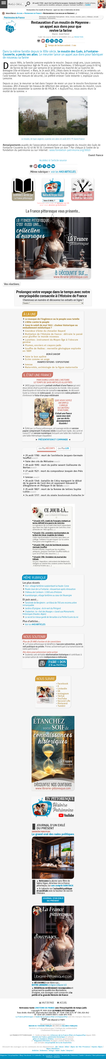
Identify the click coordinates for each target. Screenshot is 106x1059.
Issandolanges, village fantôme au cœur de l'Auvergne (48, 595)
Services (57, 1057)
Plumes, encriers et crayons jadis (43, 345)
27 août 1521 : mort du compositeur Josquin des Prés (54, 471)
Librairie (88, 1055)
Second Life (64, 700)
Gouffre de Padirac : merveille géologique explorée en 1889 (52, 349)
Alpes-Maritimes (53, 1049)
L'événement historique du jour (53, 1030)
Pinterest (63, 703)
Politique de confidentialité (66, 1028)
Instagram (63, 693)
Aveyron (69, 1050)
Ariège (51, 1050)
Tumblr (61, 705)
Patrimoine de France (33, 13)
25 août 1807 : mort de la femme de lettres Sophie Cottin (52, 490)
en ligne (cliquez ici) (49, 985)
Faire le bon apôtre (35, 356)
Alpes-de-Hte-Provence (80, 1047)
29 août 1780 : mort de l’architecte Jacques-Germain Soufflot (53, 456)
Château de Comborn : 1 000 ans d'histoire (43, 592)
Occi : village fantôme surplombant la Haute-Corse (47, 585)
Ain (56, 1047)
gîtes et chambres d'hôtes (43, 1039)
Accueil (20, 13)
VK (59, 691)
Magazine (3, 1055)
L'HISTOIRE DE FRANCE (45, 1008)
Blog (21, 1055)
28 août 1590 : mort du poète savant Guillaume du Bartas (52, 466)
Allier (67, 1047)
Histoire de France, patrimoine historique (48, 1037)
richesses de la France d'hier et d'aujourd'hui (68, 1035)
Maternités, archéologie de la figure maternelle (51, 367)
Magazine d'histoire (42, 1041)
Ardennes (43, 1050)
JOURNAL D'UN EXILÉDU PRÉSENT (53, 899)
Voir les (35, 624)
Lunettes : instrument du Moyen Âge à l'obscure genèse (50, 341)
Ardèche (35, 1050)
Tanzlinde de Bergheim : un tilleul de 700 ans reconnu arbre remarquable (50, 604)
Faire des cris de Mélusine (39, 461)
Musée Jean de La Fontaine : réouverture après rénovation (50, 589)
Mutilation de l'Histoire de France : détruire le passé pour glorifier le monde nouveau (53, 335)
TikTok (61, 696)
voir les (63, 172)
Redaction (78, 37)
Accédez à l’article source (53, 160)
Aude (63, 1050)
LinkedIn (62, 688)
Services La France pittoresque (41, 1028)
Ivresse (29, 364)
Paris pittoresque (99, 1055)
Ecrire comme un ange (37, 359)
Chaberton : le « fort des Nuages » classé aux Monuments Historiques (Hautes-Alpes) (48, 613)
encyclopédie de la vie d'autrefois (58, 1043)
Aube (57, 1050)
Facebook (63, 683)
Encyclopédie (13, 1055)
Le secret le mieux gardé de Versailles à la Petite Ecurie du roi (51, 617)
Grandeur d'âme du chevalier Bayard (45, 330)
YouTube (62, 698)
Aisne (61, 1047)
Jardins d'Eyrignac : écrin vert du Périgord (43, 608)
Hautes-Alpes (97, 1047)
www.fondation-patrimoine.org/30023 (69, 150)
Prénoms (49, 1057)
